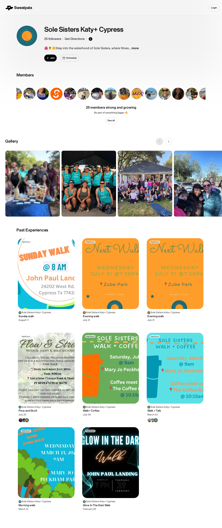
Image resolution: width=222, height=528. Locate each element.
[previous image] (159, 141)
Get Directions (75, 39)
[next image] (168, 141)
